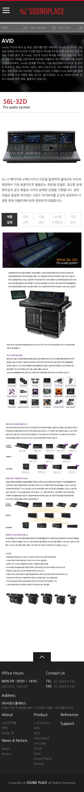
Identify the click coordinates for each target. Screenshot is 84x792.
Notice (6, 753)
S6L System (38, 27)
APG (37, 728)
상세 (25, 219)
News (5, 748)
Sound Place (43, 758)
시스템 (57, 219)
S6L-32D (64, 27)
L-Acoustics (42, 722)
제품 (9, 219)
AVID (4, 27)
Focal (38, 748)
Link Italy (40, 743)
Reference (69, 715)
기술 (41, 219)
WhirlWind (41, 738)
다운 (73, 219)
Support (67, 723)
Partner (39, 763)
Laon (37, 753)
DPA (37, 733)
